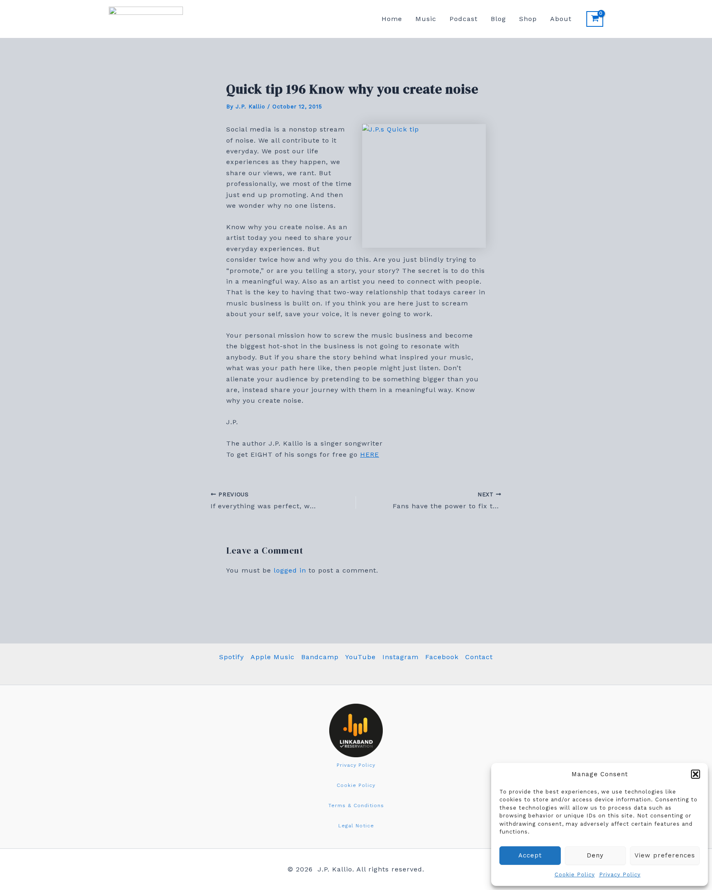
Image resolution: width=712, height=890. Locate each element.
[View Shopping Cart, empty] (594, 19)
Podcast (464, 19)
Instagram (400, 657)
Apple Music (273, 657)
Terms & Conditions (356, 805)
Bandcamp (320, 657)
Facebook (442, 657)
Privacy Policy (620, 874)
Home (392, 19)
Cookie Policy (575, 874)
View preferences (665, 855)
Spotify (231, 657)
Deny (595, 855)
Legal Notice (356, 826)
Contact (479, 657)
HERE (369, 454)
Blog (498, 19)
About (560, 19)
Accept (530, 855)
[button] (695, 774)
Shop (528, 19)
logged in (290, 570)
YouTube (360, 657)
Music (425, 19)
